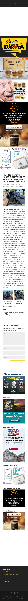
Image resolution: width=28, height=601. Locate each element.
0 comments (22, 186)
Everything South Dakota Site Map (12, 578)
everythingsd (7, 184)
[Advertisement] (14, 22)
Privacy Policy (7, 581)
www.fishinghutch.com (9, 315)
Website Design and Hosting (11, 574)
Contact (6, 571)
